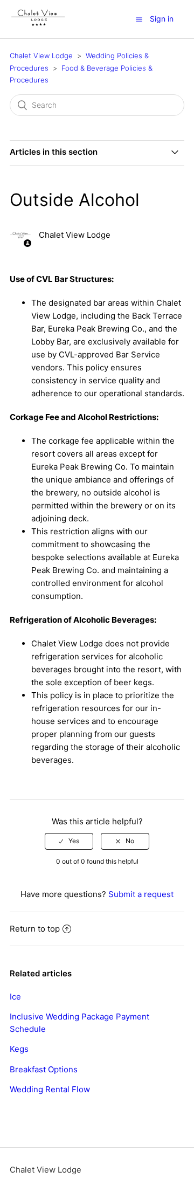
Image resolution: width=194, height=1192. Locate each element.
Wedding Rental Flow (50, 1089)
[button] (139, 19)
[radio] (69, 841)
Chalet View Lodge (41, 55)
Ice (15, 996)
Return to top (35, 929)
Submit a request (141, 894)
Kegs (19, 1049)
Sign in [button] (162, 18)
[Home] (38, 24)
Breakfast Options (44, 1069)
